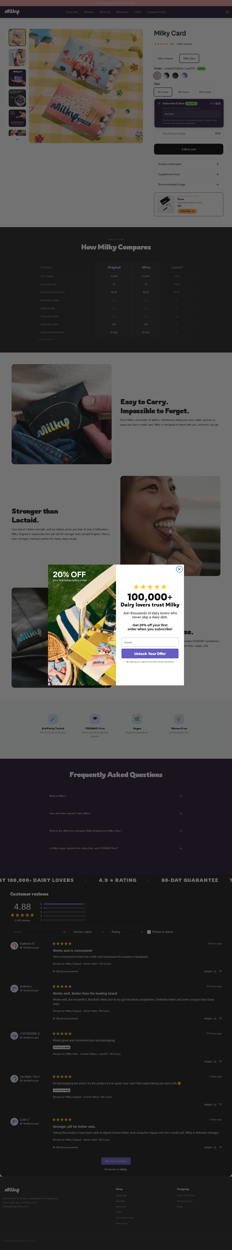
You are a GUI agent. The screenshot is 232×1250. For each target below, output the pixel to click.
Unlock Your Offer (150, 653)
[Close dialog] (179, 569)
